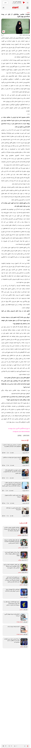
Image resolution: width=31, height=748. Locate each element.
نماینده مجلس (26, 435)
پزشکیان (19, 435)
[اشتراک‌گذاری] (24, 746)
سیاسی (28, 12)
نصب (5, 2)
